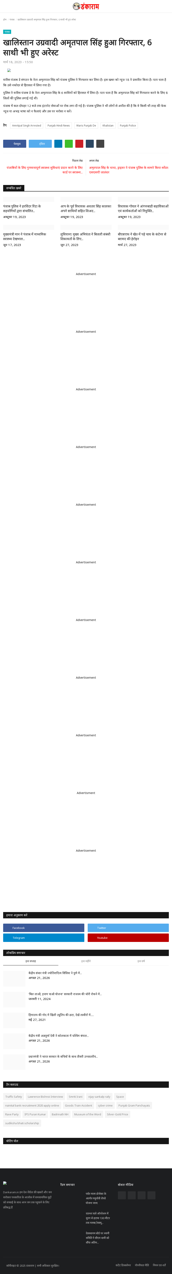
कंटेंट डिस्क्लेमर (123, 1265)
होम (5, 19)
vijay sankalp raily (99, 1096)
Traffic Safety (13, 1096)
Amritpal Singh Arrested (26, 125)
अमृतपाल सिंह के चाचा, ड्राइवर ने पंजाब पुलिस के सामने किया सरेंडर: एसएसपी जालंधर (129, 169)
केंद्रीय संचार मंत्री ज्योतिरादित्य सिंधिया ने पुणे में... (55, 973)
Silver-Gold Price (117, 1114)
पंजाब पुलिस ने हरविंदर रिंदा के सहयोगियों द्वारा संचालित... (22, 208)
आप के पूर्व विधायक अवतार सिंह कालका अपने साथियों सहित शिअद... (85, 208)
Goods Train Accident (78, 1105)
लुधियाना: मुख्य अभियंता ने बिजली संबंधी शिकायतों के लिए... (85, 236)
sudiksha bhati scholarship (22, 1123)
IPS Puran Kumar (35, 1114)
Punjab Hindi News (59, 125)
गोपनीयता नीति (142, 1265)
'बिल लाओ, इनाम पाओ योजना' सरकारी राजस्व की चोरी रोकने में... (65, 994)
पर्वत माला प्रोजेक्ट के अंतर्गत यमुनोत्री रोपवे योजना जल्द (96, 1198)
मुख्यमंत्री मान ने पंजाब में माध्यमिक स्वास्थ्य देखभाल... (24, 236)
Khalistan (108, 125)
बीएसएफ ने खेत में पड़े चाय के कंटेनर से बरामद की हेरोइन (142, 236)
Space (120, 1096)
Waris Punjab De (86, 125)
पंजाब (12, 19)
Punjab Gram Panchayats (134, 1105)
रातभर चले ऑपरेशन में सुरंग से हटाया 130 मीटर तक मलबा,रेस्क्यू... (98, 1218)
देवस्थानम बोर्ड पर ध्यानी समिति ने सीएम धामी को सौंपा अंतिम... (97, 1237)
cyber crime (105, 1105)
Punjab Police (128, 125)
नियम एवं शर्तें (159, 1265)
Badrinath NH (60, 1114)
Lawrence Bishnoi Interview (45, 1096)
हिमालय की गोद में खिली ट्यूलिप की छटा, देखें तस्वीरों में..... (61, 1015)
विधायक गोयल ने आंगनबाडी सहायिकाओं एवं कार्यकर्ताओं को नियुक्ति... (143, 208)
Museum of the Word (87, 1114)
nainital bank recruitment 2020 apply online (32, 1105)
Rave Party (12, 1114)
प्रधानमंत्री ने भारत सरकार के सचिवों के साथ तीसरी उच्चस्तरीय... (63, 1057)
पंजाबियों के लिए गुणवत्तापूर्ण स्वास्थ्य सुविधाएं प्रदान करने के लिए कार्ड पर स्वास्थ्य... (45, 169)
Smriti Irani (75, 1096)
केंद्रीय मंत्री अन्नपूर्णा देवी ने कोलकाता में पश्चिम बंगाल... (59, 1036)
